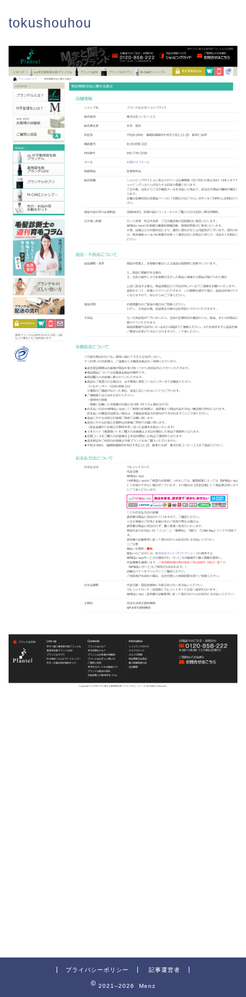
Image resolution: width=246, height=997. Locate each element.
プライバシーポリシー (97, 970)
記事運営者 (164, 970)
